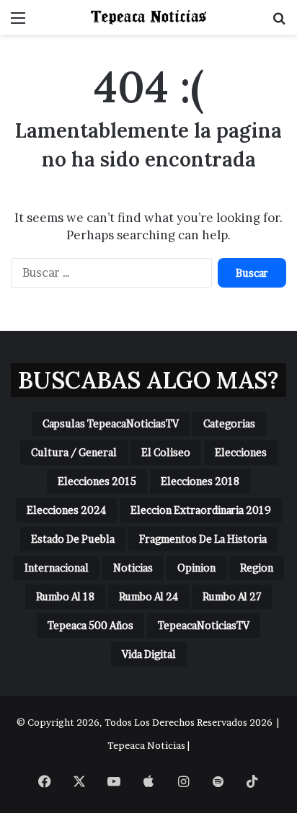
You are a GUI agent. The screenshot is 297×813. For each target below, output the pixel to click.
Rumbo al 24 (148, 596)
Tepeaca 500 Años (90, 625)
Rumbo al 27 (232, 596)
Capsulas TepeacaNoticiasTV (111, 423)
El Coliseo (165, 452)
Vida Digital (149, 654)
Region (256, 567)
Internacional (57, 567)
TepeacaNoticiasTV (203, 625)
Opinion (196, 567)
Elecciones (241, 452)
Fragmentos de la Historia (203, 539)
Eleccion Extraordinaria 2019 (200, 510)
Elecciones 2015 (97, 481)
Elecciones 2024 (66, 510)
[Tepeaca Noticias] (148, 17)
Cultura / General (74, 452)
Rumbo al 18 (65, 596)
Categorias (229, 423)
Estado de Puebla (73, 539)
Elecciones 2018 (200, 481)
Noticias (133, 567)
